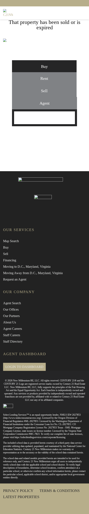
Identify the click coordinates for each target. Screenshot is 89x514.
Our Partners (11, 316)
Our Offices (11, 309)
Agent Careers (12, 328)
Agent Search (12, 303)
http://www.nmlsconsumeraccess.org (22, 417)
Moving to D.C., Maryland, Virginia (27, 266)
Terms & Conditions (60, 491)
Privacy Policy (18, 491)
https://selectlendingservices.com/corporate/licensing (39, 437)
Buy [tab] (44, 66)
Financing (9, 260)
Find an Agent (50, 135)
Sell (5, 254)
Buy (6, 247)
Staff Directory (13, 341)
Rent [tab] (44, 78)
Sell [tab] (44, 90)
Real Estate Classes (50, 150)
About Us (9, 322)
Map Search (11, 241)
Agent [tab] (45, 103)
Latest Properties (21, 497)
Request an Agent (14, 279)
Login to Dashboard (24, 367)
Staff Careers (11, 335)
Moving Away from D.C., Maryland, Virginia (33, 273)
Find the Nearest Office (50, 142)
